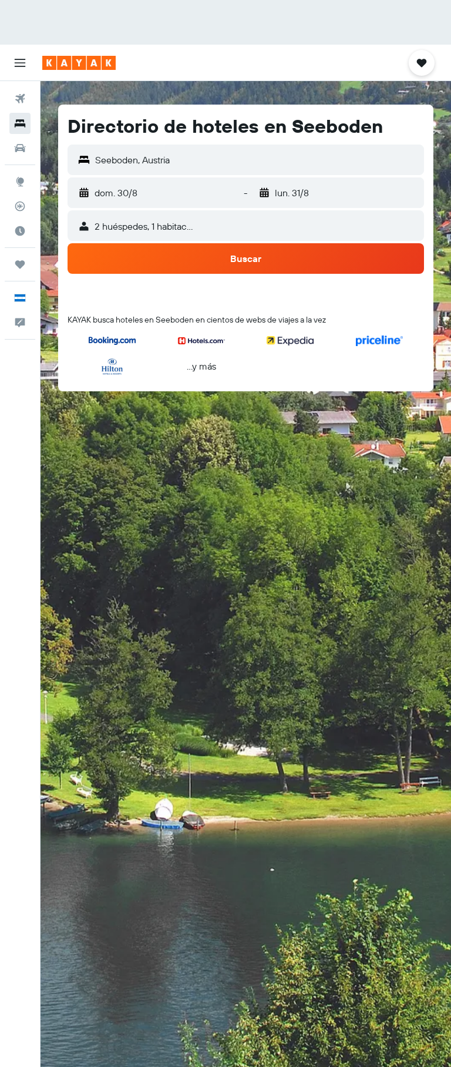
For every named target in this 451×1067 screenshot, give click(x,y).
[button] (20, 63)
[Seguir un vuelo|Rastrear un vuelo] (20, 206)
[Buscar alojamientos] (20, 123)
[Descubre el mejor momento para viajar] (20, 231)
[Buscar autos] (20, 148)
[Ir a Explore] (20, 181)
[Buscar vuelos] (20, 98)
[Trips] (20, 264)
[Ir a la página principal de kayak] (79, 63)
